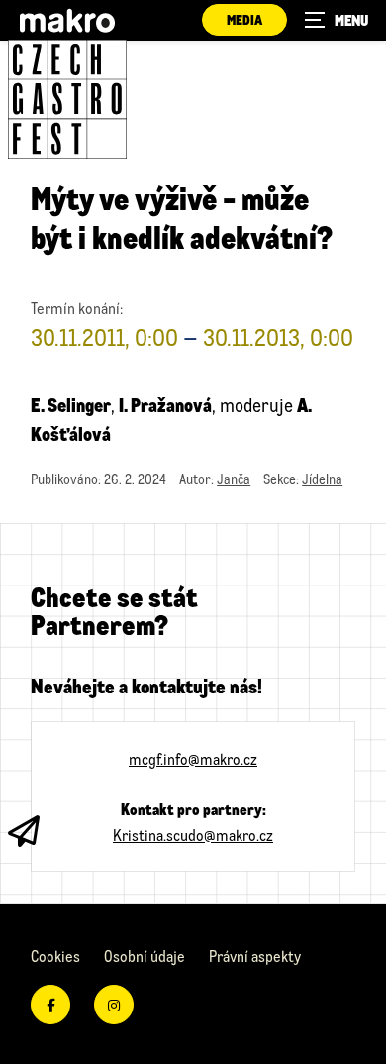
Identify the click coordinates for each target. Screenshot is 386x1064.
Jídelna (322, 479)
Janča (233, 479)
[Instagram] (114, 1004)
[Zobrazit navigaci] (336, 20)
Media (244, 19)
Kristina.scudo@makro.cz (193, 834)
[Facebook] (50, 1004)
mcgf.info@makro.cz (193, 758)
